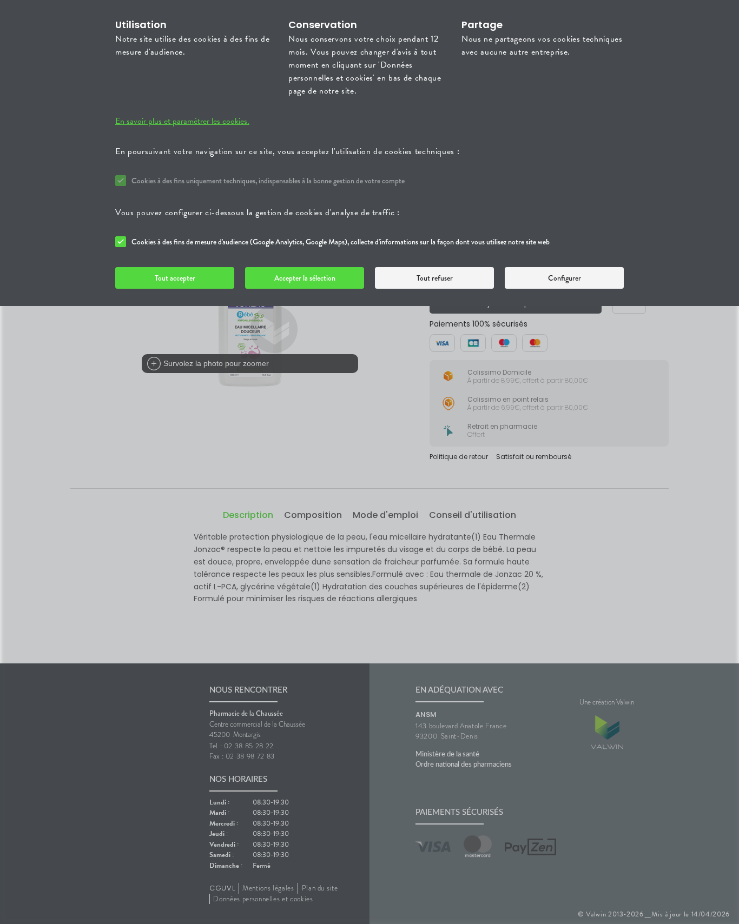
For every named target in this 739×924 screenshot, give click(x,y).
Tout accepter (175, 277)
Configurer (564, 277)
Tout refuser (435, 277)
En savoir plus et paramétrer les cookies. (182, 121)
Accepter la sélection (304, 277)
